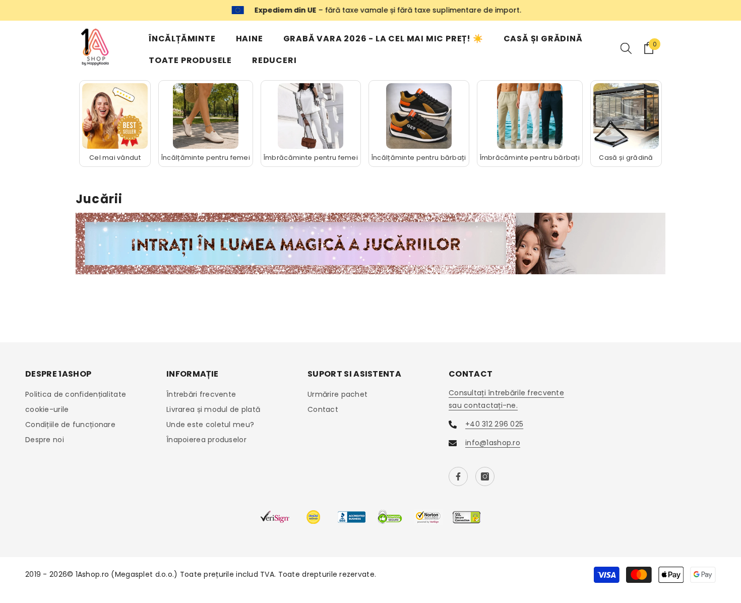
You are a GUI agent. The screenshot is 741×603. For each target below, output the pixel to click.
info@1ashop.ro (492, 443)
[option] (370, 10)
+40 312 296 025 (494, 424)
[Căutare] (626, 48)
